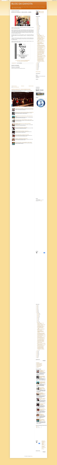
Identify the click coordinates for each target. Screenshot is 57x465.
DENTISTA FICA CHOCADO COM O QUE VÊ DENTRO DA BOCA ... (41, 58)
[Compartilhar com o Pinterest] (21, 63)
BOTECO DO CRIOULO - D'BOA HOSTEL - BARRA (40, 35)
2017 (37, 24)
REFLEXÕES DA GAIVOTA (39, 363)
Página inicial (37, 362)
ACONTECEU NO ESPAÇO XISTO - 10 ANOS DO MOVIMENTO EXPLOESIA (20, 89)
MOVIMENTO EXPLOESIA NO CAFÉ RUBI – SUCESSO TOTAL (42, 404)
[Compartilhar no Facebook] (20, 63)
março (38, 33)
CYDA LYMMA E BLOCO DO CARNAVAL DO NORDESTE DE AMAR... (40, 40)
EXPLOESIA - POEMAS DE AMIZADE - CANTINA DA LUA (21, 127)
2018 (37, 311)
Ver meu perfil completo (41, 12)
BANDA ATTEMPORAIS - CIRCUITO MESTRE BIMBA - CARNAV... (41, 38)
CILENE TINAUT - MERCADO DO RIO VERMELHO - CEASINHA (41, 37)
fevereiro (38, 34)
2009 (37, 357)
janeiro (38, 62)
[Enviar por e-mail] (18, 63)
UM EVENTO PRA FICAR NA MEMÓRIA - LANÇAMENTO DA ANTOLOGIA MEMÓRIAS (24, 108)
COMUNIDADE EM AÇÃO (39, 365)
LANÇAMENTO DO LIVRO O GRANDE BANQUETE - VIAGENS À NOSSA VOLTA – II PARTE (42, 383)
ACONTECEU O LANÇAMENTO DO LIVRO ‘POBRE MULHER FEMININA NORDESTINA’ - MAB (42, 394)
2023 (37, 19)
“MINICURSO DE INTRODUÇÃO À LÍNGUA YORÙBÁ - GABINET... (40, 52)
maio (37, 319)
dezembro (38, 25)
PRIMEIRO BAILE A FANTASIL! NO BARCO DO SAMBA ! (40, 42)
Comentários (38, 427)
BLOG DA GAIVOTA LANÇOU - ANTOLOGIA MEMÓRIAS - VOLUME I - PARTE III (42, 388)
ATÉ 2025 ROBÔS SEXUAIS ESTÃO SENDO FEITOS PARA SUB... (41, 49)
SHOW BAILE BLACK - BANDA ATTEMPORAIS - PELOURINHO (40, 61)
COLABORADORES (38, 366)
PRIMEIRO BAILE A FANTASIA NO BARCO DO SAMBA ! (40, 54)
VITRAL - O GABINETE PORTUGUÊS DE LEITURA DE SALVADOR (41, 51)
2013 (37, 66)
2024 (37, 18)
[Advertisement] (46, 114)
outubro (38, 27)
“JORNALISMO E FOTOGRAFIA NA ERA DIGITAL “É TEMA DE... (41, 56)
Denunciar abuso (38, 71)
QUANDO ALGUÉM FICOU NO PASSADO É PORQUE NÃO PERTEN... (40, 44)
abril (37, 32)
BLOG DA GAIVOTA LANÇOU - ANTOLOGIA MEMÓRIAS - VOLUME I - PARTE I (23, 142)
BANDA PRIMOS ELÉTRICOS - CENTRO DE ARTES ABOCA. (40, 59)
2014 (37, 65)
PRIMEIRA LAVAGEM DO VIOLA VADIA (41, 55)
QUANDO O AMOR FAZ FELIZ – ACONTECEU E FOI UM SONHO (43, 409)
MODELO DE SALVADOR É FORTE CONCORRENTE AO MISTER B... (41, 45)
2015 (37, 64)
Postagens (38, 426)
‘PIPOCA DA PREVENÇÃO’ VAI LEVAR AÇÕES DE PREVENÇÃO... (41, 46)
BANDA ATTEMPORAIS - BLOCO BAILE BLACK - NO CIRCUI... (41, 48)
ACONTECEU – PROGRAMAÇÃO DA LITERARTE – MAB (21, 138)
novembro (38, 26)
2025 (37, 17)
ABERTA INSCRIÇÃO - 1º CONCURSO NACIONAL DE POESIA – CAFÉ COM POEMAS (24, 112)
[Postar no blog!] (19, 63)
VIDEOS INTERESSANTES (43, 445)
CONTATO (37, 367)
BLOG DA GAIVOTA (22, 3)
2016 (37, 63)
